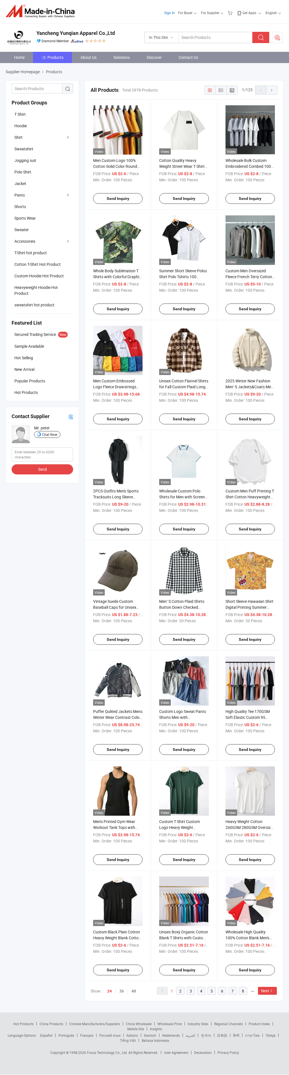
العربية (190, 1035)
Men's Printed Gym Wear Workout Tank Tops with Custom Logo (114, 827)
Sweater (21, 229)
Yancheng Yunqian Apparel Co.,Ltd (75, 33)
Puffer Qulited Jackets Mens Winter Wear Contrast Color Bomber (118, 717)
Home (19, 57)
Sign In (169, 12)
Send (42, 469)
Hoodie (20, 125)
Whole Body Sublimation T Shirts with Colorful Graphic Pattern (117, 276)
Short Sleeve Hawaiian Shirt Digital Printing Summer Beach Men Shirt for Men (249, 607)
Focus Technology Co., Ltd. (107, 1052)
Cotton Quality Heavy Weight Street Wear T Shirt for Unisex (182, 166)
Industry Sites (198, 1024)
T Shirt (20, 114)
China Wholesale (139, 1024)
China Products (51, 1024)
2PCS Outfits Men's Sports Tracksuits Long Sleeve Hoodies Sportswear (116, 496)
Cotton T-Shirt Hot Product (37, 264)
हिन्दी (236, 1035)
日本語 (222, 1035)
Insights (156, 1029)
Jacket (20, 183)
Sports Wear (25, 218)
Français (86, 1035)
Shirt (18, 137)
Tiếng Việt (128, 1040)
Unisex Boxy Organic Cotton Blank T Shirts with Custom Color (183, 937)
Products (55, 57)
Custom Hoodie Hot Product (39, 275)
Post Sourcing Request (277, 37)
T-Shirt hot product (30, 252)
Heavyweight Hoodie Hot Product (36, 290)
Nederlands (171, 1035)
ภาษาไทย (252, 1035)
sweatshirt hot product (34, 304)
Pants (19, 195)
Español (46, 1035)
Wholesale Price (169, 1024)
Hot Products (23, 1024)
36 (121, 991)
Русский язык (110, 1035)
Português (66, 1035)
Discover (154, 57)
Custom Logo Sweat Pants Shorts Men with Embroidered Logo (182, 717)
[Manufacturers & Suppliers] (42, 11)
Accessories (24, 241)
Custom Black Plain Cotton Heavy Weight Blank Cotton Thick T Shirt (117, 937)
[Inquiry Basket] (231, 12)
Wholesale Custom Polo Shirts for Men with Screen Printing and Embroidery (182, 496)
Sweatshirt (23, 148)
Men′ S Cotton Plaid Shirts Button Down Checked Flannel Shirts (181, 607)
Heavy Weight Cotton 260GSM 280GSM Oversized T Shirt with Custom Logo (250, 827)
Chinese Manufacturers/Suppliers (94, 1024)
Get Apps (249, 12)
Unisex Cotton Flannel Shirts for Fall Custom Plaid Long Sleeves (183, 386)
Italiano (132, 1035)
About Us (88, 57)
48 (134, 991)
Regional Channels (228, 1024)
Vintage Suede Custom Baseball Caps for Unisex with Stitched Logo (114, 607)
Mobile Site (135, 1029)
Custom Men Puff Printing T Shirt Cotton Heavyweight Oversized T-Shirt (249, 496)
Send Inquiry (118, 198)
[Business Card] (71, 416)
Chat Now (49, 434)
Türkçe (270, 1035)
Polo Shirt (22, 172)
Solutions (121, 57)
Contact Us (188, 57)
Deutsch (150, 1035)
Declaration (203, 1052)
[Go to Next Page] (271, 90)
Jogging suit (25, 160)
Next (265, 990)
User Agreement (176, 1052)
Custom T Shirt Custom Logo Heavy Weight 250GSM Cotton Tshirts (179, 827)
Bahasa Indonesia (155, 1040)
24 (109, 991)
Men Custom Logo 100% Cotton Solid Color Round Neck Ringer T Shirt (115, 166)
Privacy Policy (228, 1052)
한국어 (206, 1035)
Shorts (20, 206)
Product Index (259, 1024)
